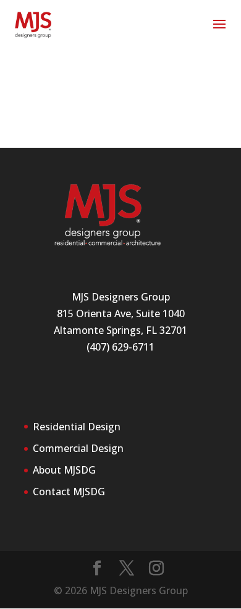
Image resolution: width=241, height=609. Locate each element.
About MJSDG (64, 470)
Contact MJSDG (69, 491)
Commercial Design (78, 448)
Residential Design (76, 426)
